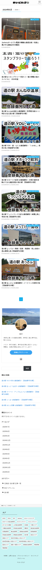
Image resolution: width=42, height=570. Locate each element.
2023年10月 (6, 467)
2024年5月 (6, 454)
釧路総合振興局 (27, 544)
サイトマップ (34, 555)
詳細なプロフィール (21, 352)
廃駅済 (26, 528)
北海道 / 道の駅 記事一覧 (12, 483)
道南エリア (5, 538)
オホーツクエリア (29, 518)
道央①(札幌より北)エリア (18, 538)
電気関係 (36, 544)
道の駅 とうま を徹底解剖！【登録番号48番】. (18, 400)
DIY (14, 518)
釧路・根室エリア (16, 544)
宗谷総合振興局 (17, 528)
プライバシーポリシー (23, 555)
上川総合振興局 (17, 525)
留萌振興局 (34, 531)
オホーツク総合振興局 (8, 521)
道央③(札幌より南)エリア (26, 541)
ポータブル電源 (6, 525)
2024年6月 (6, 449)
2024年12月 (6, 440)
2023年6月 (6, 472)
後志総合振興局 (35, 528)
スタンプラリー (32, 521)
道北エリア (34, 535)
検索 (27, 368)
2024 (9, 518)
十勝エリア (34, 525)
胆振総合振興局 (17, 535)
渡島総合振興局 (24, 531)
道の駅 (6, 492)
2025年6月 (6, 431)
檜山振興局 (14, 531)
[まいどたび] (21, 2)
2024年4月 (6, 458)
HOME (5, 555)
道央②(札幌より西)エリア (9, 541)
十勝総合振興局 (6, 528)
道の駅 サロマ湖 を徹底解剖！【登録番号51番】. (18, 380)
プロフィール (21, 558)
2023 (3, 518)
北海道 (26, 525)
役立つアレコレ (9, 488)
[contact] (21, 359)
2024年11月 (6, 445)
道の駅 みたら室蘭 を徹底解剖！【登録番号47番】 (19, 405)
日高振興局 (5, 531)
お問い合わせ (12, 555)
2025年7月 (6, 427)
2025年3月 (6, 436)
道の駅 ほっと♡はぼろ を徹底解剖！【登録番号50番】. (21, 386)
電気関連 (4, 548)
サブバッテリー (21, 521)
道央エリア (5, 544)
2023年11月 (6, 463)
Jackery (20, 518)
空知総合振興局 (6, 535)
